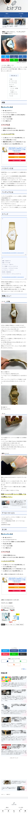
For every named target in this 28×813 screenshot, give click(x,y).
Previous (1, 23)
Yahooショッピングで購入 (17, 160)
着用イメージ (14, 92)
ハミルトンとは (13, 81)
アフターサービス (14, 94)
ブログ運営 (20, 807)
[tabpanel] (8, 23)
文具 (21, 809)
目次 (12, 75)
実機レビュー (13, 86)
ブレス (12, 90)
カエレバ (18, 151)
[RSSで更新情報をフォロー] (14, 664)
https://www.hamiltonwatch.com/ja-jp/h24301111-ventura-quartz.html (13, 277)
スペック (12, 84)
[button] (25, 388)
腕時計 (3, 624)
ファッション (7, 809)
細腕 (18, 624)
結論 (11, 79)
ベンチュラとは (13, 82)
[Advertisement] (14, 636)
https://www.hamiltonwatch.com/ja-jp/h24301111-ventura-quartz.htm (13, 252)
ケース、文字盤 (14, 88)
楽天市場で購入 (16, 153)
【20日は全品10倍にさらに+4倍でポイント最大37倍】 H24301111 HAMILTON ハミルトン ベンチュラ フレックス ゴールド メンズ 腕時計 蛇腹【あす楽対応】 (17, 149)
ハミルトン (14, 624)
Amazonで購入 (16, 157)
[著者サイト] (7, 661)
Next (27, 23)
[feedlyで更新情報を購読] (20, 661)
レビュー (8, 624)
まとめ (11, 95)
